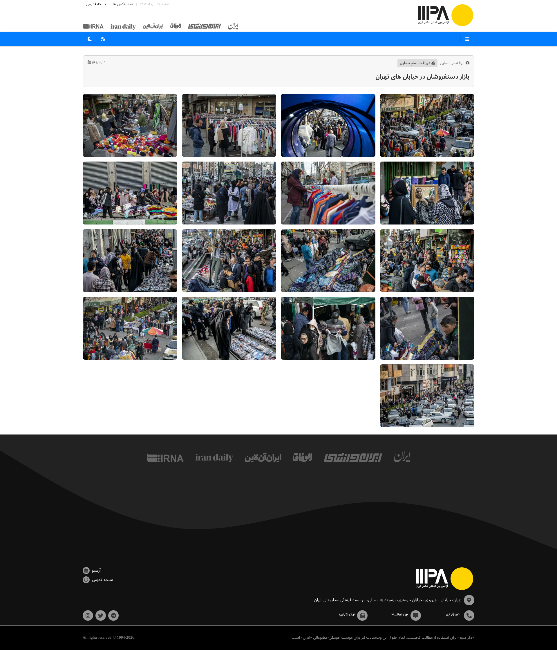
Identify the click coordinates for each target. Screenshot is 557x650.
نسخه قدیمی (96, 4)
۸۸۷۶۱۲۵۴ (347, 615)
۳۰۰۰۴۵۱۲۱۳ (399, 615)
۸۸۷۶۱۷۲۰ (454, 615)
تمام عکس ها (123, 4)
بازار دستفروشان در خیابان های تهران (422, 77)
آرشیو (96, 570)
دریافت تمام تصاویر (415, 63)
